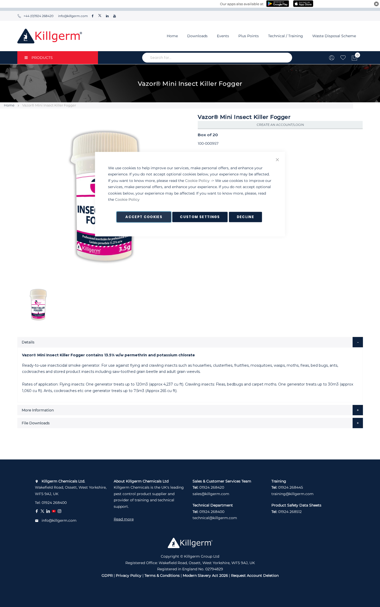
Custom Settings (200, 216)
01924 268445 (290, 487)
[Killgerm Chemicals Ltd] (49, 36)
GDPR (107, 575)
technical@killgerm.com (215, 518)
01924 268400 (54, 502)
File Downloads (36, 423)
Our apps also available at (241, 4)
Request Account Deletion (255, 575)
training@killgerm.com (292, 493)
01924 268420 (211, 487)
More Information (38, 410)
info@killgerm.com (72, 16)
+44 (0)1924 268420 (39, 16)
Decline (245, 216)
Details (28, 342)
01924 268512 (290, 511)
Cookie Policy (197, 180)
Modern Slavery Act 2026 (205, 575)
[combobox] (217, 57)
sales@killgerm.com (211, 493)
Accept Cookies (143, 216)
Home (172, 36)
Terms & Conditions (162, 575)
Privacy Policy (128, 575)
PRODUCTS (42, 57)
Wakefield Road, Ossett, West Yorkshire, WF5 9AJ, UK (71, 487)
